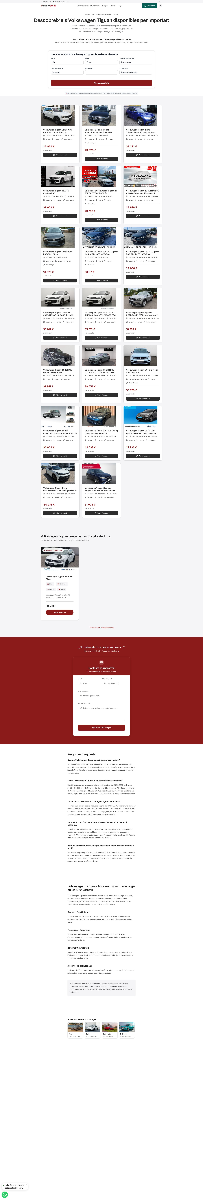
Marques (105, 6)
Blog (119, 6)
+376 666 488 (46, 1)
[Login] (160, 5)
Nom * (80, 679)
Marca (53, 58)
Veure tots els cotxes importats (101, 628)
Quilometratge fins (57, 68)
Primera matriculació (126, 58)
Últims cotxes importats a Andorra (88, 6)
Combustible (123, 68)
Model (87, 58)
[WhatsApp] (5, 1195)
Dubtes (113, 6)
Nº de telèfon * (107, 679)
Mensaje (84, 703)
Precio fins (89, 68)
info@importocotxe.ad (61, 1)
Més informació (61, 155)
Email (83, 691)
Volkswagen (107, 14)
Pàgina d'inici (90, 14)
